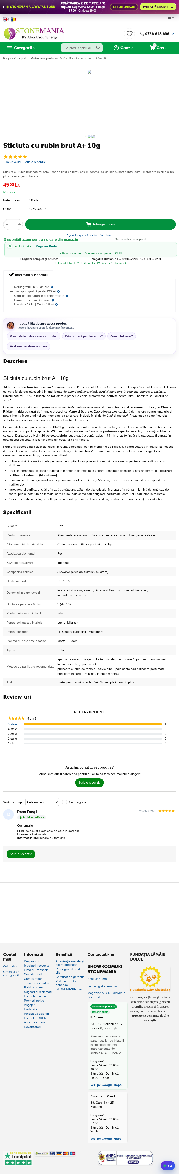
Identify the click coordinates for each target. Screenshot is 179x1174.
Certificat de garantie (70, 977)
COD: (7, 209)
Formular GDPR (35, 1018)
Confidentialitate (35, 974)
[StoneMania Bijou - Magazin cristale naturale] (33, 33)
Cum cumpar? (34, 978)
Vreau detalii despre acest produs (33, 336)
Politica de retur (35, 987)
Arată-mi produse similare (28, 346)
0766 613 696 (157, 33)
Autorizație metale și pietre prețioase (70, 962)
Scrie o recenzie (35, 162)
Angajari (29, 1005)
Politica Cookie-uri (36, 1013)
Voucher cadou (34, 1022)
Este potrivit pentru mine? (84, 336)
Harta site (30, 1009)
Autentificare (12, 966)
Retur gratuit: (12, 200)
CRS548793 (37, 209)
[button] (105, 235)
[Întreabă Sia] (168, 1165)
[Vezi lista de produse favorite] (129, 36)
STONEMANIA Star (69, 989)
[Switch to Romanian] (13, 19)
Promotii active (34, 1000)
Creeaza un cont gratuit (11, 973)
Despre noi (31, 961)
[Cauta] (98, 47)
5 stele (12, 724)
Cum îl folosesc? (121, 336)
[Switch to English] (6, 19)
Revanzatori (32, 1026)
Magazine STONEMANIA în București (106, 995)
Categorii (23, 48)
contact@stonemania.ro (104, 986)
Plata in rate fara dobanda (67, 983)
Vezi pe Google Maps (106, 1085)
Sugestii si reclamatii (38, 992)
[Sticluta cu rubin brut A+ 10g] (89, 71)
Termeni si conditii (36, 983)
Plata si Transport (36, 970)
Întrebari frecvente (36, 965)
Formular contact (36, 996)
